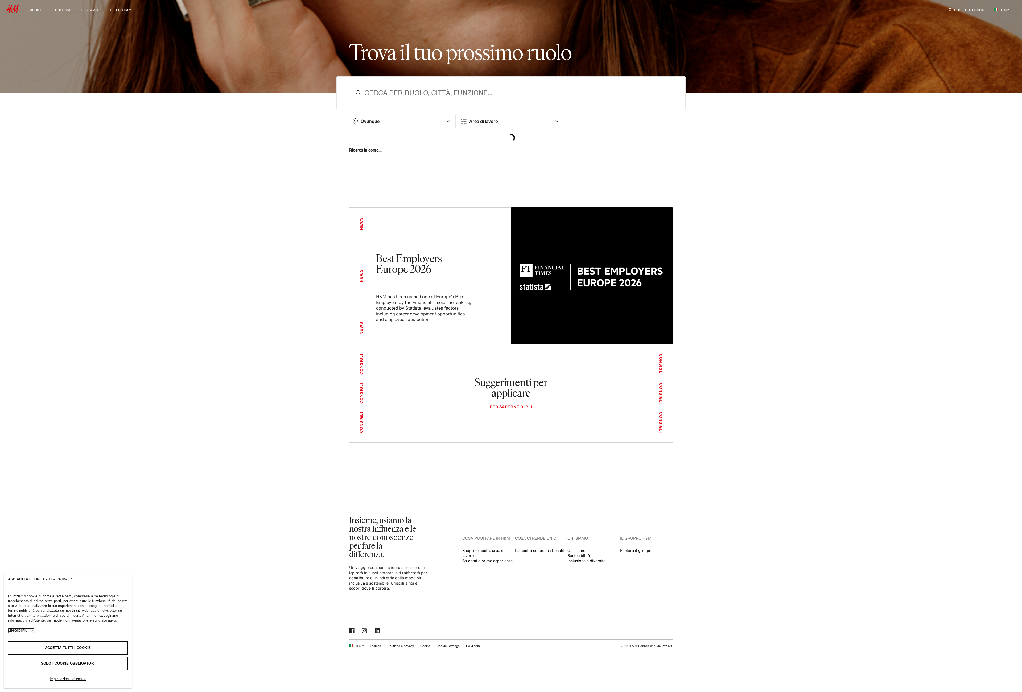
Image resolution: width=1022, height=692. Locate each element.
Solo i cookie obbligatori (68, 663)
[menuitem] (36, 9)
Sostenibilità (578, 555)
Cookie (425, 646)
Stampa (375, 646)
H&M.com (473, 646)
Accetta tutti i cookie (68, 648)
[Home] (12, 11)
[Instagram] (365, 631)
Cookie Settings (448, 646)
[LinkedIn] (378, 631)
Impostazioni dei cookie (68, 679)
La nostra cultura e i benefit (539, 550)
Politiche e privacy (401, 646)
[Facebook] (352, 631)
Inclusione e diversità (586, 560)
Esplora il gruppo (636, 550)
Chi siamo (576, 550)
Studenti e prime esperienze (487, 560)
